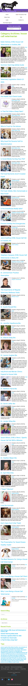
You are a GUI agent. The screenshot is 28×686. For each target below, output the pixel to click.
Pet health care (15, 658)
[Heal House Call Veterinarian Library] (14, 6)
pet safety (3, 659)
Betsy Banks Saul (16, 100)
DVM (17, 652)
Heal (26, 47)
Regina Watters (15, 493)
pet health (9, 658)
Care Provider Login (5, 668)
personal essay (9, 656)
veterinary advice (15, 660)
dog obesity (9, 652)
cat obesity (22, 647)
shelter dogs (23, 659)
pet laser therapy (22, 658)
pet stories (7, 659)
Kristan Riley (15, 227)
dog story (14, 652)
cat (19, 647)
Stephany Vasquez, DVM (17, 212)
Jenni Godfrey (15, 244)
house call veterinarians (18, 653)
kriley (13, 655)
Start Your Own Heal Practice (16, 667)
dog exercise (12, 651)
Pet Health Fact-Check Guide (9, 638)
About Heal (7, 17)
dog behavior (6, 651)
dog (7, 649)
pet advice (21, 656)
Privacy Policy (23, 668)
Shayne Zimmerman (16, 279)
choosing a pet (10, 648)
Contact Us (21, 20)
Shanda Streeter (15, 180)
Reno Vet (12, 659)
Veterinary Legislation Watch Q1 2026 (11, 635)
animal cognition (4, 647)
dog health (17, 651)
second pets (17, 659)
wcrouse (6, 662)
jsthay (11, 655)
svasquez (9, 660)
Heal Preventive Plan (21, 14)
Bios (17, 647)
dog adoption (11, 649)
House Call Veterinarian (7, 653)
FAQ (21, 17)
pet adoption (16, 656)
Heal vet (20, 652)
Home (7, 14)
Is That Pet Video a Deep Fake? (9, 640)
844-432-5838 (14, 675)
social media (4, 660)
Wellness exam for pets (14, 662)
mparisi (17, 655)
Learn (7, 20)
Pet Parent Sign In (7, 22)
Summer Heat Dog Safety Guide (9, 633)
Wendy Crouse (15, 296)
